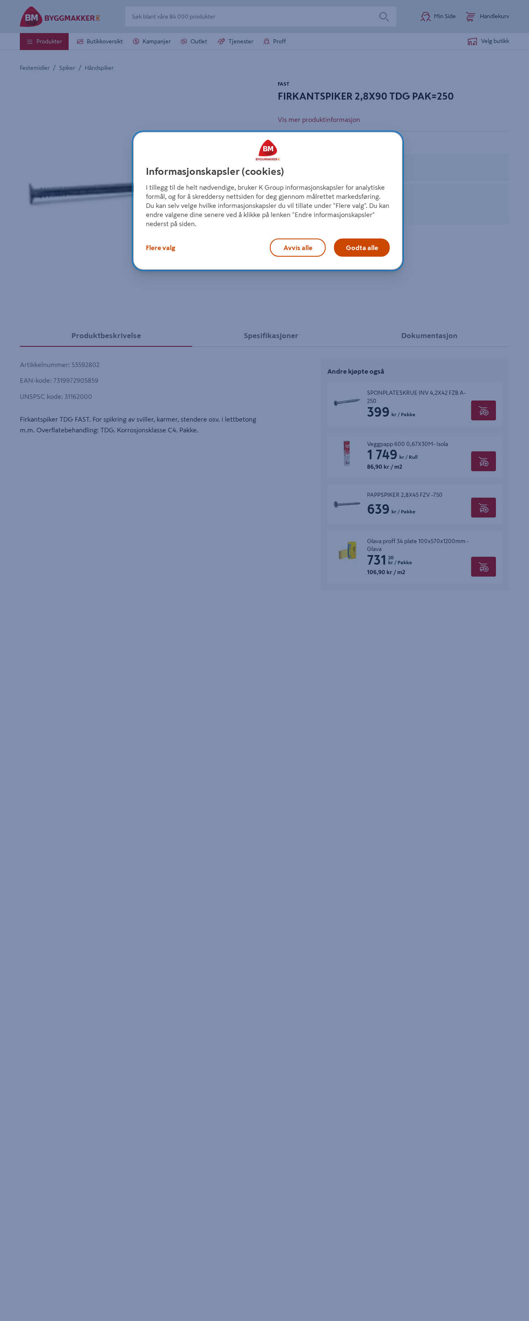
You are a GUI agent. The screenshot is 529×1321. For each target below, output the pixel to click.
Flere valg (160, 247)
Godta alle (362, 247)
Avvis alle (298, 247)
